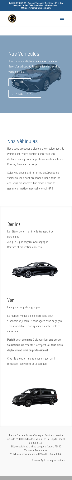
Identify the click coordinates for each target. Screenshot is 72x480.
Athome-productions (54, 460)
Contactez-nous (25, 94)
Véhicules (20, 82)
